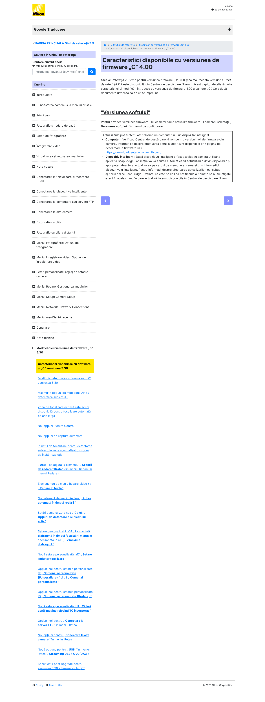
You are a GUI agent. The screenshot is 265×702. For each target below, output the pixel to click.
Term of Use (56, 685)
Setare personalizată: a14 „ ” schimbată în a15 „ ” (65, 538)
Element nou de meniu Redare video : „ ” (64, 486)
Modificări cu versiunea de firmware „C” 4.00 (164, 44)
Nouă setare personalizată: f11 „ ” (64, 608)
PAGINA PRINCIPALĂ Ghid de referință (64, 43)
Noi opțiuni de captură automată (60, 436)
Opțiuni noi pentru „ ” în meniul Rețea (60, 623)
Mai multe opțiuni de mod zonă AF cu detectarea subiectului (63, 395)
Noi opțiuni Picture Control (56, 426)
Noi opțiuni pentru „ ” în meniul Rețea (63, 637)
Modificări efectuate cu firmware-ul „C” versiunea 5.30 (64, 380)
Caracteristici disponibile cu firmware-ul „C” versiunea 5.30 (65, 366)
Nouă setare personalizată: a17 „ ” (65, 556)
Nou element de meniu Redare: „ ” (64, 500)
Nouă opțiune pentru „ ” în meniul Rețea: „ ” (64, 652)
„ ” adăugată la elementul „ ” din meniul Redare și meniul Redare (65, 469)
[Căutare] (92, 71)
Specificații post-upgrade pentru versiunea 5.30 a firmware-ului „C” (61, 666)
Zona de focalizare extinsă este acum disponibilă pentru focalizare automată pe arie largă (64, 411)
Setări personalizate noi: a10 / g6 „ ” (62, 517)
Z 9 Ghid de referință (123, 44)
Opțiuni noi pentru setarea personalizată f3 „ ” (65, 594)
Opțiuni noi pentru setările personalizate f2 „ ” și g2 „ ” (65, 575)
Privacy (39, 685)
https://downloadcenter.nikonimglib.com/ (133, 152)
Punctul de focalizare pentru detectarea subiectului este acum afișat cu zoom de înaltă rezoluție (65, 450)
